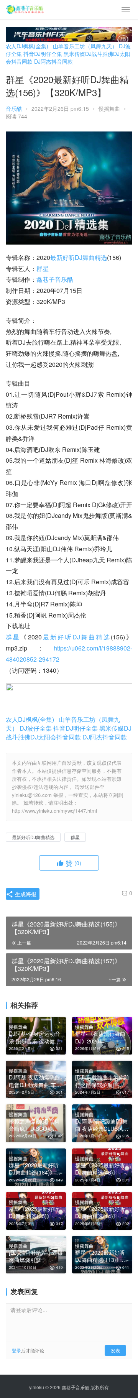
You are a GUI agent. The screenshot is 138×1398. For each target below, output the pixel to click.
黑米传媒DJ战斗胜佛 (88, 53)
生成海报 (24, 894)
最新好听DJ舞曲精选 (78, 257)
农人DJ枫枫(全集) (27, 46)
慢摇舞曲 (109, 108)
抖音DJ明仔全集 (42, 53)
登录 (16, 1350)
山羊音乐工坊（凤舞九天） (85, 46)
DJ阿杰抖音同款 (53, 61)
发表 (115, 1350)
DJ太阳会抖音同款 (55, 737)
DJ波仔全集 (36, 728)
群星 (42, 268)
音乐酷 (14, 108)
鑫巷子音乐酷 (54, 279)
